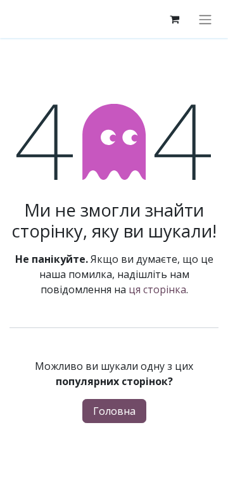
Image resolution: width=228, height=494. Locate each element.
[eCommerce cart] (174, 19)
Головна (114, 411)
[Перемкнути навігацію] (205, 19)
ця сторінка (157, 289)
